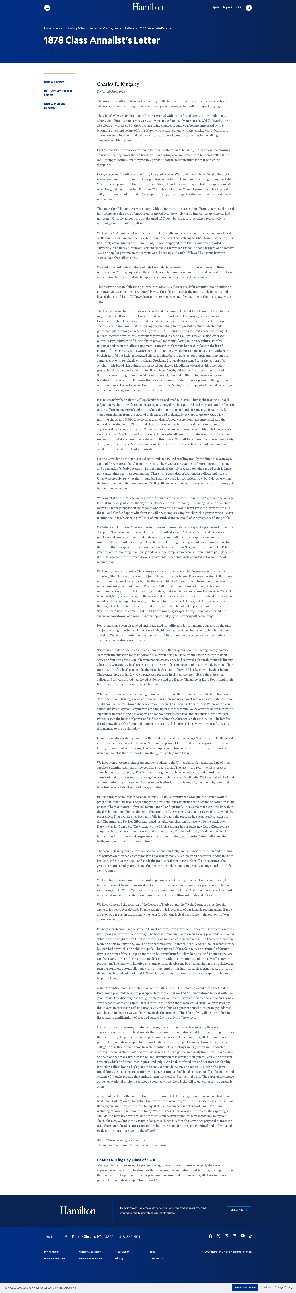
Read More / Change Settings (277, 1287)
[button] (47, 8)
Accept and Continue (245, 1287)
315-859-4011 (130, 1236)
